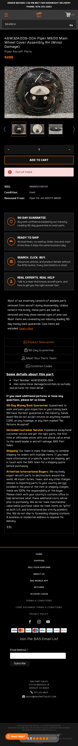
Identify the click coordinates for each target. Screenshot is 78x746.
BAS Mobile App (39, 580)
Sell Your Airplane (39, 567)
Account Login (39, 594)
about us (39, 574)
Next (73, 129)
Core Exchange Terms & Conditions (39, 607)
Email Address (19, 650)
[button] (39, 707)
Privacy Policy (38, 614)
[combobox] (39, 24)
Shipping (39, 560)
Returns (39, 587)
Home (39, 554)
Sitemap (39, 743)
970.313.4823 (44, 6)
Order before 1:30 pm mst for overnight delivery (39, 3)
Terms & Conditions (39, 600)
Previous (4, 129)
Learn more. (26, 328)
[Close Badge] (58, 735)
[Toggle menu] (11, 15)
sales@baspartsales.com (41, 696)
